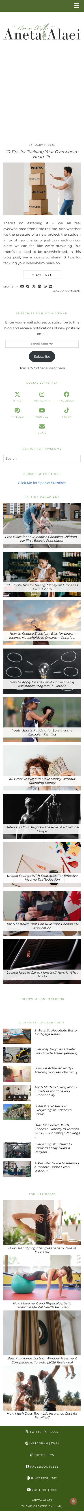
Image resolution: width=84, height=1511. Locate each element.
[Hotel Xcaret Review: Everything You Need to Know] (17, 1112)
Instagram (43, 1443)
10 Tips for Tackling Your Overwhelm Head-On (42, 154)
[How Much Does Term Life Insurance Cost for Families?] (42, 1388)
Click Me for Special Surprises (42, 483)
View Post (42, 274)
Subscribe (42, 356)
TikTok (43, 1455)
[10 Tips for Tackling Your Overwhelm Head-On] (42, 214)
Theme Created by (42, 1506)
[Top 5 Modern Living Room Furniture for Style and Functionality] (17, 1093)
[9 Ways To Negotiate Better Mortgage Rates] (17, 1036)
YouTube (44, 1490)
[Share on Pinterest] (40, 287)
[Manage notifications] (73, 1501)
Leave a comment (66, 290)
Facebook (43, 1466)
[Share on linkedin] (50, 287)
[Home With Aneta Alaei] (42, 30)
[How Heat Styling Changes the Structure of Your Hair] (42, 1222)
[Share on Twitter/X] (34, 287)
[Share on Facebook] (28, 287)
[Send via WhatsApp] (45, 287)
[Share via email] (22, 287)
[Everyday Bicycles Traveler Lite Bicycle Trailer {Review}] (17, 1055)
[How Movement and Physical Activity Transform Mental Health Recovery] (42, 1277)
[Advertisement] (42, 96)
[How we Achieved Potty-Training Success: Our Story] (17, 1074)
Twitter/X (44, 1431)
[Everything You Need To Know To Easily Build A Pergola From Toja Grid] (17, 1150)
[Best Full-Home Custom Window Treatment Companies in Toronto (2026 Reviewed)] (42, 1333)
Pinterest (44, 1478)
